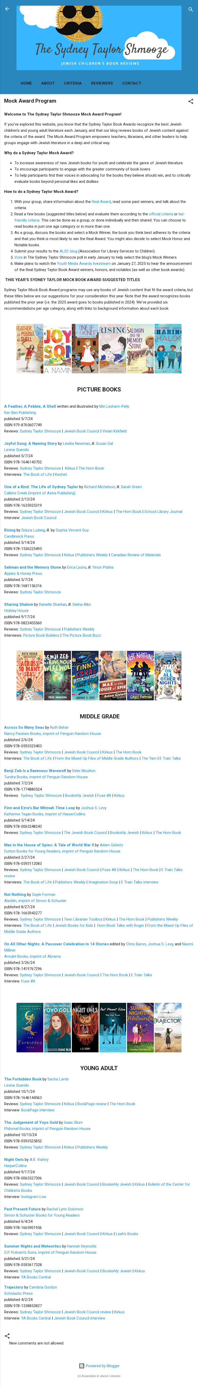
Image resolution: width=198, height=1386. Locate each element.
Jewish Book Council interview (79, 1318)
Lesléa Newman (76, 443)
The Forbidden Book (23, 1079)
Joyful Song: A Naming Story (30, 443)
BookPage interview (37, 1110)
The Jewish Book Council (85, 832)
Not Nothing (15, 894)
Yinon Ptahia (102, 567)
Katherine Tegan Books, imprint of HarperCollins (44, 814)
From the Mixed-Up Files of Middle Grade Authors (96, 758)
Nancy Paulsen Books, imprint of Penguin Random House (52, 733)
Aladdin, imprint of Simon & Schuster (35, 900)
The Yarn (149, 758)
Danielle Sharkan (53, 604)
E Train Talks (170, 758)
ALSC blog (68, 251)
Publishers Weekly (92, 555)
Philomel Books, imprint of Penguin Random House (47, 1128)
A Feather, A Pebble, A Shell (30, 406)
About (48, 83)
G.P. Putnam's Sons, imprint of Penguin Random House (50, 1252)
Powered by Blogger (102, 1366)
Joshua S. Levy (93, 808)
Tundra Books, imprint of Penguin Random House (46, 777)
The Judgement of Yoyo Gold (31, 1122)
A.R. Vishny (39, 1159)
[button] (191, 102)
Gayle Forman (43, 894)
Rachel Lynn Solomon (65, 1209)
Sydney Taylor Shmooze (40, 431)
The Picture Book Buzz (81, 635)
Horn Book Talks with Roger (120, 925)
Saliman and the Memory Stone (32, 567)
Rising (9, 530)
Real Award (101, 201)
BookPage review (91, 1104)
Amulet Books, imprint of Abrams (32, 956)
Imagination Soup (103, 882)
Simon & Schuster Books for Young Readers (42, 1215)
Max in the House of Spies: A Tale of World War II (49, 845)
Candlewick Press (19, 536)
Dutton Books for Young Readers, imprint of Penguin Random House (62, 851)
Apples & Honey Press (23, 573)
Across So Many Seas (24, 727)
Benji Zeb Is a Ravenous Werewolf (35, 770)
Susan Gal (104, 443)
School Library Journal (163, 511)
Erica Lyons (76, 567)
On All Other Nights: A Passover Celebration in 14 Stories (56, 944)
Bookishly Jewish (79, 795)
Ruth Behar (59, 727)
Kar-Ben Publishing (20, 412)
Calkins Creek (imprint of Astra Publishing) (40, 493)
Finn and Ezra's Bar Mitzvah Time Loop (39, 808)
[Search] (191, 10)
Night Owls (14, 1159)
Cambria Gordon (43, 1287)
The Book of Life (37, 474)
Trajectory (13, 1287)
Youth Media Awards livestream (84, 263)
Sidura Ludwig (33, 530)
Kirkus (70, 468)
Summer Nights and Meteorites (32, 1246)
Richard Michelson (99, 487)
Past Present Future (22, 1209)
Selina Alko (81, 604)
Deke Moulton (83, 770)
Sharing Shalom (18, 604)
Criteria (73, 83)
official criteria (161, 214)
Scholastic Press (18, 1293)
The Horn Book (91, 468)
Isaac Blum (73, 1122)
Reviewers (102, 83)
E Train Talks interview (139, 882)
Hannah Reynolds (81, 1246)
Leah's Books (127, 1234)
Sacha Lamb (58, 1079)
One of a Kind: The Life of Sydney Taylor (41, 487)
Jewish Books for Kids (74, 925)
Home (26, 83)
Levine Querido (16, 449)
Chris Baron (136, 944)
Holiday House (16, 610)
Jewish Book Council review (87, 1312)
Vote (18, 257)
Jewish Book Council (81, 431)
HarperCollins (15, 1165)
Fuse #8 (104, 795)
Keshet (61, 474)
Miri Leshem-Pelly (114, 406)
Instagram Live (33, 1196)
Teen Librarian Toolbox (83, 919)
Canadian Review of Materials (136, 555)
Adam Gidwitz (111, 845)
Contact (131, 83)
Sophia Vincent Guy (72, 530)
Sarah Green (131, 487)
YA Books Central (36, 1277)
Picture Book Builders (41, 635)
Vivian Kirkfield (114, 431)
